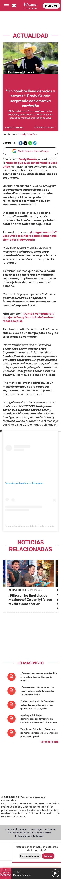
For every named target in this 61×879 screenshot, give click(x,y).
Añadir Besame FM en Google (33, 151)
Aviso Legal (36, 829)
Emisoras (23, 829)
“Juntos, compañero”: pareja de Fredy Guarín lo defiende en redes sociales (28, 317)
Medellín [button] (17, 872)
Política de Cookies (41, 832)
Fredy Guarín (27, 134)
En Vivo (52, 6)
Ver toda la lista (49, 741)
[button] (6, 5)
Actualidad (30, 35)
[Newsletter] (14, 5)
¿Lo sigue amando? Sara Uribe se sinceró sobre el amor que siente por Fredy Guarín (30, 236)
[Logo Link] (30, 5)
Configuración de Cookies (31, 836)
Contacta (10, 829)
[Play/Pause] (55, 873)
